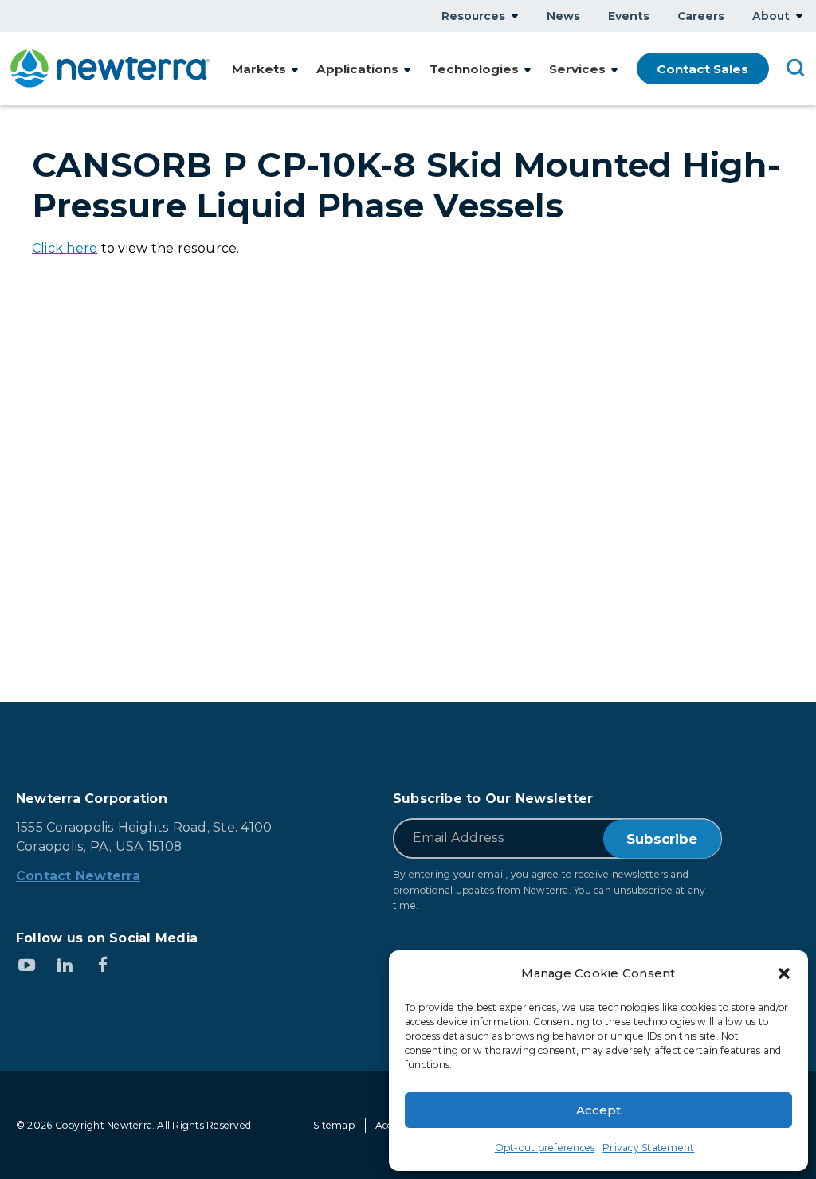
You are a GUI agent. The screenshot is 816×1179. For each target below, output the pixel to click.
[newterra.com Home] (110, 68)
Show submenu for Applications (407, 70)
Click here (64, 248)
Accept (598, 1110)
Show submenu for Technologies (528, 70)
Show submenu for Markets (295, 70)
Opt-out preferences (545, 1148)
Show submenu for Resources (515, 16)
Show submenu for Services (614, 70)
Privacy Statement (648, 1148)
